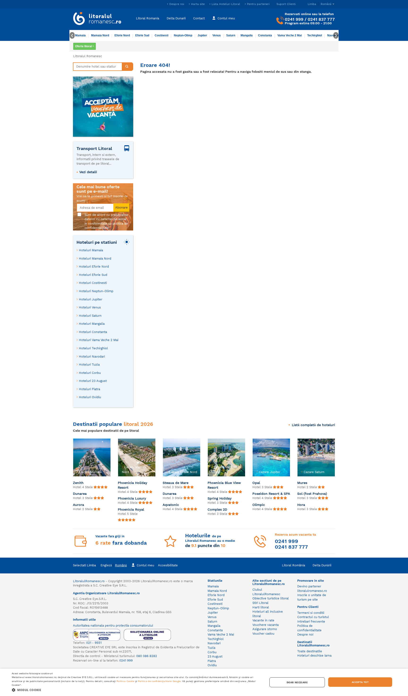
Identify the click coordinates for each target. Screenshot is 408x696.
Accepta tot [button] (360, 682)
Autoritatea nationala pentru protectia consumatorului (113, 625)
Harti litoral (260, 607)
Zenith (78, 483)
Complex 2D (217, 509)
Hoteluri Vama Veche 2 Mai (98, 340)
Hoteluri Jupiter (90, 299)
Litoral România (293, 565)
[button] (136, 689)
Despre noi (176, 4)
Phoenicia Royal (131, 509)
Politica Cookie (126, 681)
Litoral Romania (147, 18)
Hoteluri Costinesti (93, 283)
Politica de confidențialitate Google (159, 681)
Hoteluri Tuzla (89, 364)
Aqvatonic (171, 505)
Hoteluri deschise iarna (314, 655)
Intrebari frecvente (311, 621)
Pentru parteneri (258, 4)
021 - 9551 (94, 643)
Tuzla (211, 647)
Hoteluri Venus (90, 307)
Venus (216, 35)
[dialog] (204, 682)
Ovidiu (212, 665)
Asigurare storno (264, 629)
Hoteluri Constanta (93, 332)
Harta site (198, 4)
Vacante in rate (263, 620)
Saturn (230, 35)
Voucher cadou (263, 633)
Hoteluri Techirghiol (93, 348)
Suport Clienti (286, 4)
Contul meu (226, 18)
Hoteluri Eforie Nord (94, 266)
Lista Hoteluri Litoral (226, 4)
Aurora (78, 505)
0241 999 (294, 19)
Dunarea (80, 493)
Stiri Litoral (260, 603)
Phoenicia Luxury (132, 498)
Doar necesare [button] (297, 682)
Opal (256, 483)
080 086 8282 (146, 656)
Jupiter (202, 35)
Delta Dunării (322, 565)
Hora (301, 505)
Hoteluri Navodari (92, 356)
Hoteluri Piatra (89, 389)
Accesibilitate (168, 565)
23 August (215, 656)
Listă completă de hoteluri (313, 425)
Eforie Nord (122, 35)
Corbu (212, 652)
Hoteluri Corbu (90, 373)
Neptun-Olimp (183, 35)
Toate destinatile (309, 651)
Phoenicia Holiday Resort (132, 485)
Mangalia (247, 35)
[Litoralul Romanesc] (97, 19)
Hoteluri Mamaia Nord (95, 258)
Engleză (106, 565)
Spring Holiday (220, 498)
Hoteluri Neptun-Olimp (96, 291)
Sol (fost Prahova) (312, 493)
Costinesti (161, 35)
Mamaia (80, 35)
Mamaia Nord (100, 35)
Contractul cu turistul (313, 617)
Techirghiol (314, 35)
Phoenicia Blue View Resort (224, 485)
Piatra (212, 661)
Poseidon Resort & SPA (271, 493)
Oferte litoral (83, 46)
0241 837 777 (321, 19)
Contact (199, 18)
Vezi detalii (88, 172)
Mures (302, 483)
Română (121, 565)
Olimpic (258, 505)
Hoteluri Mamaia (91, 250)
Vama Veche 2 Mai (289, 35)
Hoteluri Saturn (90, 315)
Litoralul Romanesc (87, 56)
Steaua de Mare (175, 483)
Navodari (214, 643)
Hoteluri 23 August (93, 381)
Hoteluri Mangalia (92, 323)
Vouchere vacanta (265, 625)
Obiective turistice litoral (270, 598)
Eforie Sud (142, 35)
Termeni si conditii (310, 613)
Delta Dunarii (176, 18)
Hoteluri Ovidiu (90, 397)
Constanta (265, 35)
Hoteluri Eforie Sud (93, 275)
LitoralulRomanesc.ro (89, 581)
